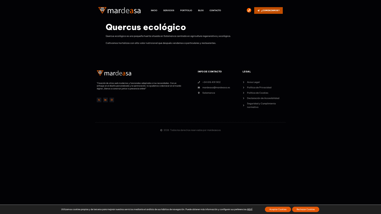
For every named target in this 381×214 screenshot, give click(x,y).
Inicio (154, 10)
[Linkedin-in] (105, 100)
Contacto (215, 10)
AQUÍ (249, 209)
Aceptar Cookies (277, 209)
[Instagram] (112, 100)
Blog (201, 10)
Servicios (168, 10)
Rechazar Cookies (306, 209)
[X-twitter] (99, 100)
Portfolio (186, 10)
